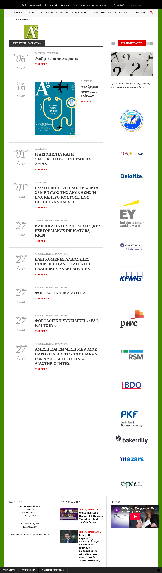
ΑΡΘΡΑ (38, 220)
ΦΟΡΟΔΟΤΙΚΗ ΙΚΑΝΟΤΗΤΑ (60, 293)
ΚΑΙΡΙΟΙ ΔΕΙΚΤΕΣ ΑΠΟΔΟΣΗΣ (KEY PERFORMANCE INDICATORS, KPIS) (68, 230)
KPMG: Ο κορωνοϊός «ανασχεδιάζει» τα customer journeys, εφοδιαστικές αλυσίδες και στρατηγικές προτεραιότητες (90, 547)
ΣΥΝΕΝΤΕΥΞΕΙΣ (80, 12)
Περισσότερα (134, 5)
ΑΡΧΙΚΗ (18, 12)
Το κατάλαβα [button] (119, 5)
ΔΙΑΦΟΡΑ (138, 12)
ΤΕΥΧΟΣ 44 (52, 53)
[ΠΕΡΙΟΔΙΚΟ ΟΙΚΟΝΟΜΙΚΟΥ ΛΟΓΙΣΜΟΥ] (31, 32)
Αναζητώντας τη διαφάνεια (56, 59)
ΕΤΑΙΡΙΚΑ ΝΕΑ (94, 510)
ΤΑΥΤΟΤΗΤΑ (9, 570)
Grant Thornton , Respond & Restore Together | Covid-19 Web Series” (91, 517)
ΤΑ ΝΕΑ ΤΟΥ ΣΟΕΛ (102, 12)
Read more (42, 64)
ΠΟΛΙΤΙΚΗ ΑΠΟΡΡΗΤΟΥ (53, 570)
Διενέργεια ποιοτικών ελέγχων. (89, 91)
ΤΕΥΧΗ (30, 12)
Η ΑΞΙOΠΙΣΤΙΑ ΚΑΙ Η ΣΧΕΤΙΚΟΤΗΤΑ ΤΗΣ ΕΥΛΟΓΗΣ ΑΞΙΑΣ (63, 159)
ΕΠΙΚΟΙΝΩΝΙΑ (21, 19)
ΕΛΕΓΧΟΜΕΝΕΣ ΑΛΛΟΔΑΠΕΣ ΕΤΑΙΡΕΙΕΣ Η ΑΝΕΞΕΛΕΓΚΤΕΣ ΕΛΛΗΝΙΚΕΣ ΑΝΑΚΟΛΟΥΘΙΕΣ (63, 264)
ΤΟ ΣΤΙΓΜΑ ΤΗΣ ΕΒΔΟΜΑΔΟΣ (52, 12)
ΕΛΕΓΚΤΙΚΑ (41, 53)
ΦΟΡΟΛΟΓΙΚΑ (122, 12)
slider (82, 510)
